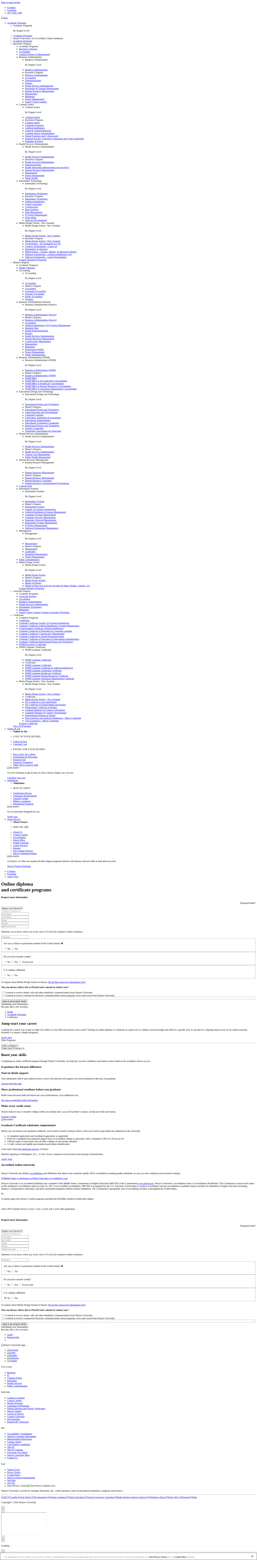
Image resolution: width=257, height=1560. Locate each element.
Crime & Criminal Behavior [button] (38, 130)
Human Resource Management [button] (39, 91)
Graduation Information (18, 1406)
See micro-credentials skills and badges (19, 1100)
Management (31, 543)
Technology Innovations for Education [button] (43, 431)
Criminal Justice (32, 117)
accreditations (36, 1173)
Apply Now (12, 876)
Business (11, 1372)
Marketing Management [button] (36, 554)
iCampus (11, 7)
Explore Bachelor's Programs (32, 260)
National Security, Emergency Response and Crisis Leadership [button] (54, 138)
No (16, 948)
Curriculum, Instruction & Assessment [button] (43, 417)
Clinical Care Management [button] (37, 454)
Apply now (12, 816)
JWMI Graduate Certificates (38, 660)
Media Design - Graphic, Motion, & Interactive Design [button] (50, 252)
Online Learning (21, 843)
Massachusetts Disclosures (19, 1439)
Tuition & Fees (20, 741)
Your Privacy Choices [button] (17, 1485)
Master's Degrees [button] (21, 262)
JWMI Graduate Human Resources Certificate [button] (46, 676)
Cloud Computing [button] (33, 204)
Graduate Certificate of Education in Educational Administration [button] (49, 639)
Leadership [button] (30, 551)
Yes (9, 948)
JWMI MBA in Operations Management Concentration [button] (51, 389)
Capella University (16, 1416)
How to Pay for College (24, 754)
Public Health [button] (31, 178)
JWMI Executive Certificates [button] (32, 644)
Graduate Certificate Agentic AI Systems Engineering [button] (44, 623)
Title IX (10, 1447)
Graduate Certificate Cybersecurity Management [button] (41, 634)
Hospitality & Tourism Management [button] (42, 88)
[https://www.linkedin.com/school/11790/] (12, 1355)
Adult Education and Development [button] (41, 412)
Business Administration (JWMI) (40, 370)
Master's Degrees (27, 268)
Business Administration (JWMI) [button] (34, 357)
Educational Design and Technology (42, 404)
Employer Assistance (23, 762)
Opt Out (11, 1483)
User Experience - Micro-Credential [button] (42, 721)
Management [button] (31, 94)
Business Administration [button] (30, 57)
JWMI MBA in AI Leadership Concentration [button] (46, 381)
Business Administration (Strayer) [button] (35, 302)
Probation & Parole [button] (34, 141)
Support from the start (11, 1083)
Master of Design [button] (33, 583)
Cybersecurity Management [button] (38, 341)
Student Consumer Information (21, 1436)
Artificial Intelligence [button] (35, 128)
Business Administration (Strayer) (41, 314)
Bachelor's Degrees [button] (22, 43)
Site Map (11, 1480)
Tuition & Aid (13, 729)
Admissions (12, 780)
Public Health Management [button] (38, 457)
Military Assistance (22, 801)
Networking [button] (30, 217)
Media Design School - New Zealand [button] (36, 223)
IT (8, 1375)
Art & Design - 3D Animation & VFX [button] (43, 244)
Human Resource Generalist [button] (38, 480)
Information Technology (36, 193)
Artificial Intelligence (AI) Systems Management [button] (47, 325)
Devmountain (13, 1419)
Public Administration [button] (35, 355)
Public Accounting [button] (33, 296)
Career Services (20, 845)
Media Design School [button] (29, 562)
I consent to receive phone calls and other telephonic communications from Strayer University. (49, 992)
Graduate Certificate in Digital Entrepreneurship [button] (41, 636)
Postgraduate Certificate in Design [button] (41, 707)
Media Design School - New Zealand (42, 235)
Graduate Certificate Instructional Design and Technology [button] (46, 642)
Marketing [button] (30, 96)
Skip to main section (10, 2)
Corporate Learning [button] (34, 415)
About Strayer (13, 819)
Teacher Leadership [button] (34, 428)
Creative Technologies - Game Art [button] (41, 246)
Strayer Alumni (14, 1411)
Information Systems (34, 501)
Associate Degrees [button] (21, 591)
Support (17, 848)
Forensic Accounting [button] (34, 294)
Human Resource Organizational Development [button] (47, 483)
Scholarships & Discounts (25, 757)
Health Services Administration (39, 157)
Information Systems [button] (28, 488)
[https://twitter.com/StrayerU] (11, 1352)
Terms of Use (13, 1469)
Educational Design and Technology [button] (36, 391)
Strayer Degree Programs (19, 866)
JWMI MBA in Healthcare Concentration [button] (44, 383)
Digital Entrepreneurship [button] (36, 330)
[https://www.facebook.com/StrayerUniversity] (12, 1350)
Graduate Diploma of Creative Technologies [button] (45, 713)
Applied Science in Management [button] (34, 54)
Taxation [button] (29, 299)
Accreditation (19, 837)
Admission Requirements (25, 796)
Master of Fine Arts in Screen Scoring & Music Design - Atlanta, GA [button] (57, 585)
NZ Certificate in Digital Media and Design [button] (45, 704)
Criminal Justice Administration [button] (39, 133)
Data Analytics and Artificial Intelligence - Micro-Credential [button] (53, 718)
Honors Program (15, 1403)
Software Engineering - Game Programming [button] (45, 257)
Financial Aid (19, 759)
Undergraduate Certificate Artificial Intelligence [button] (41, 628)
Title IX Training (15, 1450)
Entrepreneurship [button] (33, 80)
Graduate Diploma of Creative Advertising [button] (45, 710)
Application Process (22, 793)
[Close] (252, 1556)
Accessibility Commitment (19, 1434)
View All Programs (22, 726)
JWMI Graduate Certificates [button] (32, 647)
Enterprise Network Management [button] (40, 520)
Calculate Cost (20, 744)
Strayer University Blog (18, 1455)
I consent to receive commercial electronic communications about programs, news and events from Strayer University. (60, 995)
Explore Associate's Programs (55, 612)
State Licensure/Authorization (21, 1477)
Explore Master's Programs (31, 588)
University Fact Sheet (17, 1452)
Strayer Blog (19, 840)
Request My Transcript (18, 1422)
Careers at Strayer (15, 1414)
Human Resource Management (39, 472)
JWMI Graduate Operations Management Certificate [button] (49, 678)
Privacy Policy (14, 1472)
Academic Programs (16, 23)
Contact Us (12, 1458)
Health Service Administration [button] (39, 86)
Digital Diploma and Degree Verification (26, 1408)
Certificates (24, 620)
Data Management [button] (33, 212)
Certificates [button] (18, 615)
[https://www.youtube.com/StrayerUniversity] (12, 1360)
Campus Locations (16, 1398)
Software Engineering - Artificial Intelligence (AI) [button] (48, 254)
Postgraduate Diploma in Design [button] (40, 715)
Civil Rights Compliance (18, 1444)
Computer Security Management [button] (40, 517)
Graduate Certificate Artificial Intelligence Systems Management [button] (49, 626)
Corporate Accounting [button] (35, 291)
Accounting (30, 283)
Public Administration (17, 1386)
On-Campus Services (23, 851)
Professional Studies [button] (34, 349)
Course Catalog (20, 835)
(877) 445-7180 (14, 13)
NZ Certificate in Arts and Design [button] (41, 702)
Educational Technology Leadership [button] (42, 423)
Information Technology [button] (30, 181)
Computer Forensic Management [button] (40, 515)
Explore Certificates (28, 723)
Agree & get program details (14, 1001)
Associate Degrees (27, 596)
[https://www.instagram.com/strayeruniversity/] (13, 1358)
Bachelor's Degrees (28, 49)
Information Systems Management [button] (41, 523)
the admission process (28, 1149)
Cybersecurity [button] (31, 207)
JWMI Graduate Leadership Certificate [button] (43, 670)
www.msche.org (146, 1183)
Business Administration (36, 70)
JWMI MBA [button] (31, 378)
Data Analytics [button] (32, 209)
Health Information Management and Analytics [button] (47, 167)
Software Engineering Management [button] (41, 528)
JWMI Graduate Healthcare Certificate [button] (43, 673)
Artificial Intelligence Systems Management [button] (45, 512)
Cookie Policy (14, 1475)
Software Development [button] (36, 220)
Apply (10, 1334)
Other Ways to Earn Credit (25, 765)
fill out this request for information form (66, 982)
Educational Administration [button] (38, 420)
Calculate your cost (16, 778)
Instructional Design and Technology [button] (42, 425)
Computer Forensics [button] (34, 125)
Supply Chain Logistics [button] (36, 102)
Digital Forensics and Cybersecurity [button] (42, 136)
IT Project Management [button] (36, 215)
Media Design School (35, 575)
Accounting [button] (24, 51)
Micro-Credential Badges (25, 853)
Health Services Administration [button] (33, 144)
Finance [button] (28, 83)
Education (12, 1380)
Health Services (14, 1383)
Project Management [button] (34, 99)
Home (10, 1012)
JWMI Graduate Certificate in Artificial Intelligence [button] (49, 668)
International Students (23, 804)
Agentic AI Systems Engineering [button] (40, 509)
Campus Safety (14, 1442)
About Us (17, 832)
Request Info (13, 1337)
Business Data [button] (31, 328)
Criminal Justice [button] (26, 104)
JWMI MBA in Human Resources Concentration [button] (48, 386)
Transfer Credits (20, 798)
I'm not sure (27, 962)
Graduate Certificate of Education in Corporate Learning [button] (45, 631)
